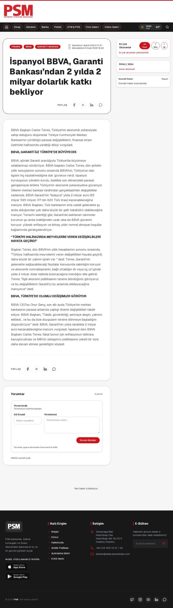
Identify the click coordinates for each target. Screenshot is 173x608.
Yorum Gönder (88, 440)
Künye (54, 525)
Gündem (31, 27)
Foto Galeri (92, 27)
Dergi (17, 27)
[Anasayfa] (6, 27)
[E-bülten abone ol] (163, 532)
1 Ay (164, 45)
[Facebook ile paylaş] (74, 105)
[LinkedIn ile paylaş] (91, 105)
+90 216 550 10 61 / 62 (109, 536)
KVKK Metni (57, 547)
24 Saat (144, 45)
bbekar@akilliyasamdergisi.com (113, 542)
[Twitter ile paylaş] (83, 105)
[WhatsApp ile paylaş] (100, 105)
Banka (45, 27)
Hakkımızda (57, 531)
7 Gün (155, 45)
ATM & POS (73, 27)
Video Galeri (112, 27)
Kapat (165, 79)
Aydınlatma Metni (60, 541)
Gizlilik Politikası (60, 536)
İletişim (55, 520)
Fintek (57, 27)
